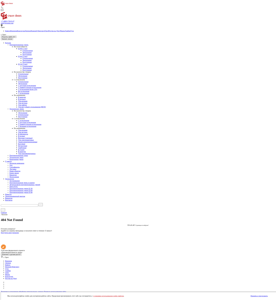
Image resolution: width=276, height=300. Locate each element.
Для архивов (22, 101)
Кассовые (21, 144)
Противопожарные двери (19, 45)
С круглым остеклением (27, 85)
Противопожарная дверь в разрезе (22, 183)
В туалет (21, 150)
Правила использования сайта (55, 292)
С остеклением (23, 93)
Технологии (9, 179)
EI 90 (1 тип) (22, 49)
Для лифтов (22, 105)
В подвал (21, 136)
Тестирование (14, 181)
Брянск (7, 31)
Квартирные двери (16, 159)
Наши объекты (14, 171)
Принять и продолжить (259, 296)
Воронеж (13, 31)
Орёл (7, 273)
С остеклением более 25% (27, 89)
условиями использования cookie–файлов (108, 296)
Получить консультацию (10, 233)
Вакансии (13, 175)
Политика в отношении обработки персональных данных (22, 292)
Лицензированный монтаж (15, 196)
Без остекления (23, 91)
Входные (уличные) (25, 138)
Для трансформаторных (27, 153)
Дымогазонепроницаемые (27, 142)
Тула (72, 31)
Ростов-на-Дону (54, 31)
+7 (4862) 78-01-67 (7, 21)
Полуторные (27, 54)
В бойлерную (23, 134)
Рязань (62, 31)
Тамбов (67, 31)
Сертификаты (14, 167)
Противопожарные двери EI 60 (20, 190)
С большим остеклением (27, 126)
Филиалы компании (16, 163)
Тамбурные (22, 148)
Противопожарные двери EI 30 (20, 188)
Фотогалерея (14, 177)
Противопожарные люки (18, 155)
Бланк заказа (14, 173)
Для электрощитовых (26, 140)
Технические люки (16, 157)
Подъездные (22, 146)
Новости (8, 194)
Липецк (28, 31)
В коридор (22, 97)
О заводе (8, 161)
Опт (11, 165)
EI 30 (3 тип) (22, 64)
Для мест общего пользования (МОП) (32, 107)
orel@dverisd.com (7, 23)
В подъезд (22, 99)
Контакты (8, 200)
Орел (46, 31)
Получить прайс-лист (9, 37)
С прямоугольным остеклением (29, 87)
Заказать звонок (7, 39)
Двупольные (27, 52)
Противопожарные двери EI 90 (20, 192)
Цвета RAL (13, 187)
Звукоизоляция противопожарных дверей (24, 185)
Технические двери (16, 109)
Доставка (12, 169)
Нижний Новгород (38, 31)
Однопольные (27, 50)
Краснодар (21, 31)
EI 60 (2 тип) (22, 56)
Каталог (8, 43)
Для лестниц (22, 103)
